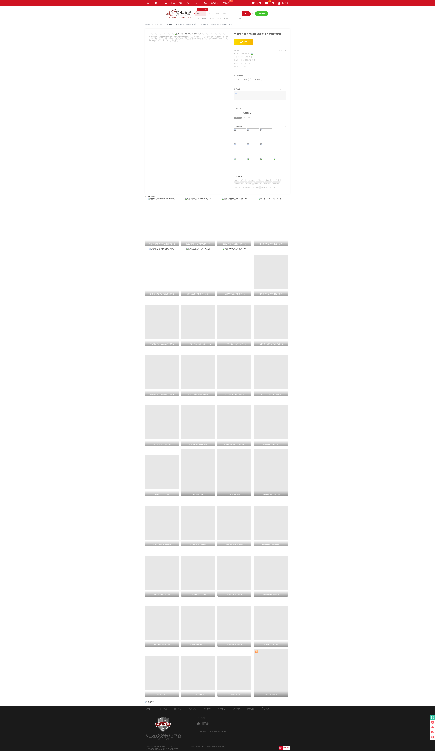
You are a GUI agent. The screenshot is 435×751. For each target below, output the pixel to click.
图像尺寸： (237, 60)
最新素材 (148, 709)
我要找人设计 (261, 14)
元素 (165, 3)
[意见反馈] (432, 732)
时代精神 (264, 187)
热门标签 (163, 709)
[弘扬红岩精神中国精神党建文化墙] (240, 150)
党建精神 (267, 184)
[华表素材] (241, 95)
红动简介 (236, 709)
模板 (157, 3)
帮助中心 (221, 709)
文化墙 (204, 18)
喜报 (240, 18)
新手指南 (207, 709)
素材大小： (237, 66)
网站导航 (177, 709)
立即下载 (243, 42)
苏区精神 (272, 187)
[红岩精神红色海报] (253, 150)
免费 (205, 3)
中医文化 (233, 18)
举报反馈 (283, 50)
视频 (189, 3)
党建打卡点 (257, 184)
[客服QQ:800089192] (432, 727)
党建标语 (268, 180)
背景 (181, 3)
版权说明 (251, 709)
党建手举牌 (276, 184)
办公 (197, 3)
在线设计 (215, 3)
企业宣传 (211, 18)
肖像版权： (237, 63)
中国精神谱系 (239, 184)
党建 (236, 180)
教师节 (219, 18)
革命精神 (237, 187)
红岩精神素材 (238, 126)
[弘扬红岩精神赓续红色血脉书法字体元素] (253, 135)
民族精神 (256, 187)
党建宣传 (260, 180)
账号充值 (192, 709)
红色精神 (251, 180)
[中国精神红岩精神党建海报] (266, 150)
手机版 (266, 709)
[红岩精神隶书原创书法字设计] (240, 165)
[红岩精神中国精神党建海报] (266, 165)
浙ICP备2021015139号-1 (169, 746)
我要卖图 (432, 717)
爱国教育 (248, 184)
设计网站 (155, 24)
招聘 (197, 18)
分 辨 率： (237, 57)
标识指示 (170, 24)
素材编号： (237, 50)
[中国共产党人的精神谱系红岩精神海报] (279, 165)
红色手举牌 (246, 187)
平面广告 (162, 24)
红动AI (226, 3)
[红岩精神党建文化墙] (240, 135)
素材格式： (237, 54)
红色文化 (243, 180)
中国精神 (277, 180)
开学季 (226, 18)
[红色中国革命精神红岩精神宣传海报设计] (253, 165)
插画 (173, 3)
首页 (149, 3)
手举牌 (176, 24)
